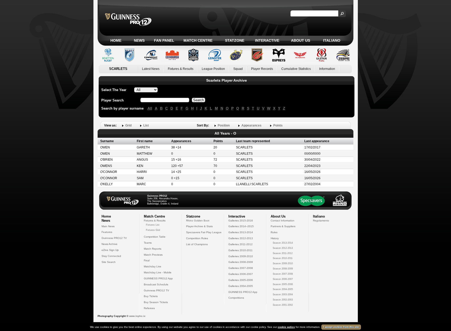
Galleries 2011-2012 (240, 244)
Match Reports (152, 248)
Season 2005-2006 (283, 284)
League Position (213, 68)
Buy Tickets (151, 296)
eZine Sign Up (110, 250)
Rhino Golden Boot (197, 220)
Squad (238, 68)
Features (107, 232)
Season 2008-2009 (283, 268)
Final (147, 260)
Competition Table (154, 236)
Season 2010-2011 (283, 258)
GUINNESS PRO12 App (158, 278)
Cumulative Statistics (296, 68)
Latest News (150, 68)
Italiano (331, 40)
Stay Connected (111, 256)
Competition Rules (197, 238)
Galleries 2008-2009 (240, 262)
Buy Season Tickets (156, 302)
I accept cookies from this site (341, 327)
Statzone (234, 40)
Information (327, 68)
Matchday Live (152, 266)
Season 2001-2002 (283, 305)
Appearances (251, 125)
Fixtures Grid (153, 230)
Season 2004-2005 (283, 289)
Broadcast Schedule (156, 284)
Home (115, 40)
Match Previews (153, 254)
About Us (300, 40)
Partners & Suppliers (283, 226)
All (149, 108)
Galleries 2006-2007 (240, 274)
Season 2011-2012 (283, 253)
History (275, 238)
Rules (274, 232)
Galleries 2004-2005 (240, 286)
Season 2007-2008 (283, 274)
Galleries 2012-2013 (240, 238)
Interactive (267, 40)
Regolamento (321, 220)
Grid (128, 125)
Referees (149, 308)
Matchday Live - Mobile (157, 272)
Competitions (236, 297)
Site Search (109, 262)
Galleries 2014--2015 (241, 226)
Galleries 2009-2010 (240, 256)
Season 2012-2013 (283, 248)
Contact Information (282, 220)
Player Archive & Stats (199, 226)
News (139, 40)
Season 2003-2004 (283, 294)
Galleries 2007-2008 (240, 268)
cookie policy (286, 327)
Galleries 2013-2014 (240, 232)
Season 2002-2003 (283, 299)
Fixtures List (152, 225)
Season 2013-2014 (283, 243)
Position (224, 125)
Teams (148, 242)
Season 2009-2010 (283, 263)
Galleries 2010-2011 (240, 250)
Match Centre (197, 40)
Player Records (262, 68)
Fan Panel (164, 40)
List (146, 125)
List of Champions (197, 244)
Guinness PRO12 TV (114, 238)
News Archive (109, 244)
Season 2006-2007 (283, 279)
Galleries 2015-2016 (240, 220)
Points (278, 125)
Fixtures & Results (180, 68)
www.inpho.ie (137, 316)
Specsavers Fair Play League (204, 232)
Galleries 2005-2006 (240, 280)
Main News (108, 226)
